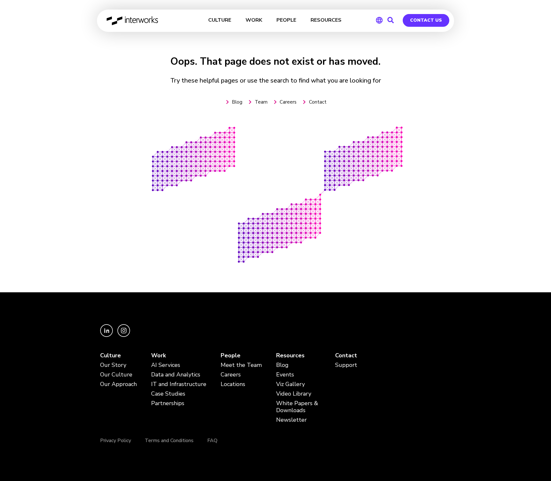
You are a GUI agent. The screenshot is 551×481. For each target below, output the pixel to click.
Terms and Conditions (169, 440)
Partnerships (167, 403)
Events (285, 374)
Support (346, 365)
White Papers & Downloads (297, 407)
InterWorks (133, 21)
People (230, 355)
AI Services (165, 365)
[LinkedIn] (107, 335)
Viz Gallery (290, 384)
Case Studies (168, 393)
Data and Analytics (175, 374)
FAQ (212, 440)
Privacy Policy (115, 440)
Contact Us (426, 20)
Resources (290, 355)
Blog (282, 365)
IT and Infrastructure (178, 384)
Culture (110, 355)
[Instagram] (123, 335)
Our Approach (118, 384)
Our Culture (116, 374)
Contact (346, 355)
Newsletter (291, 420)
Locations (233, 384)
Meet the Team (241, 365)
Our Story (113, 365)
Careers (231, 374)
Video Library (293, 393)
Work (158, 355)
